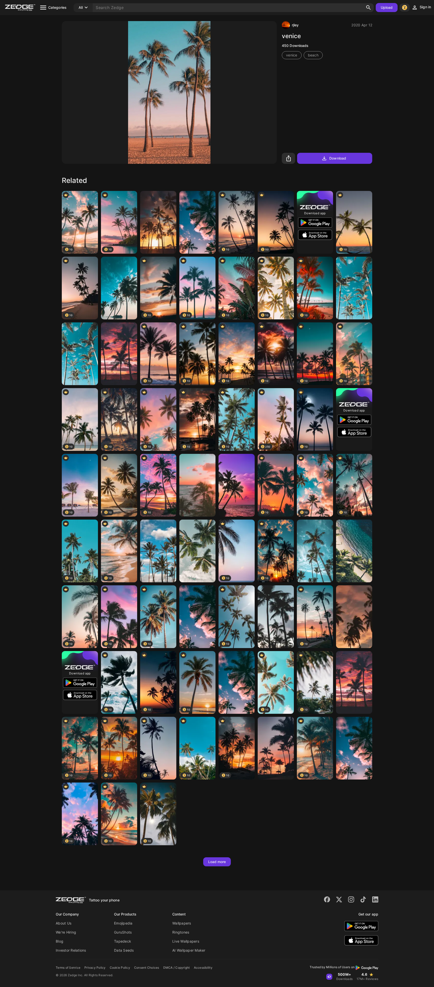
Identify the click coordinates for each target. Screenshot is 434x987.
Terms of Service (68, 967)
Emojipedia (123, 923)
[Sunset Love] (119, 353)
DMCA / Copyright (176, 967)
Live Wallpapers (185, 941)
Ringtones (180, 932)
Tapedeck (122, 941)
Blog (59, 941)
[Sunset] (158, 222)
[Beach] (354, 551)
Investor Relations (71, 950)
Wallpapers (181, 923)
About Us (63, 923)
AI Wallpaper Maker (188, 950)
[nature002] (237, 682)
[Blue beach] (119, 288)
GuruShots (123, 932)
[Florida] (80, 353)
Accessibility (203, 967)
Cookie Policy (120, 967)
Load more (217, 862)
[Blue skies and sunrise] (158, 551)
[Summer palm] (197, 222)
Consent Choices (146, 967)
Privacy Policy (95, 967)
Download (337, 158)
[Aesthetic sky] (276, 748)
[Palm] (354, 748)
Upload (387, 7)
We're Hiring (66, 932)
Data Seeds (124, 950)
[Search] (368, 7)
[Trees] (354, 288)
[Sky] (197, 551)
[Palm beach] (354, 682)
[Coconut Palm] (276, 616)
